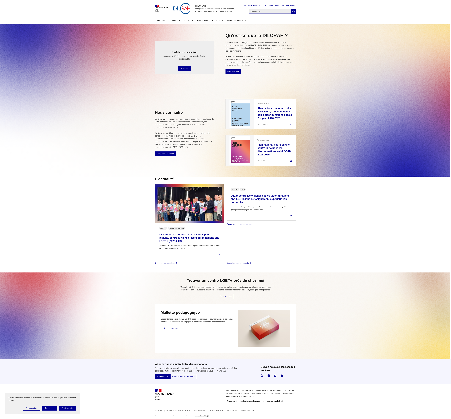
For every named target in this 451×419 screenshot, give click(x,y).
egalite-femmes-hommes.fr (251, 401)
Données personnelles (216, 410)
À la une (187, 20)
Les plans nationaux (165, 154)
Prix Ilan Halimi (202, 20)
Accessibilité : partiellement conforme (178, 410)
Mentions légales (199, 410)
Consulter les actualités (165, 263)
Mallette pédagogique (235, 20)
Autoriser (184, 68)
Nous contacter (232, 410)
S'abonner (161, 377)
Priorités (175, 20)
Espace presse (273, 5)
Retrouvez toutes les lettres (183, 377)
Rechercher (293, 11)
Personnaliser (31, 408)
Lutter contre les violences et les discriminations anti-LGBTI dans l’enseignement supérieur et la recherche (260, 199)
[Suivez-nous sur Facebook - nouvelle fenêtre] (282, 375)
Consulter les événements (238, 263)
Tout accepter (67, 408)
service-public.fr (274, 401)
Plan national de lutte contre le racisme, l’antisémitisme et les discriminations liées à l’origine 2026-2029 (274, 113)
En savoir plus (233, 72)
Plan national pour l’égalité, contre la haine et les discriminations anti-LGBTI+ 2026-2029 (274, 149)
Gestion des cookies (247, 410)
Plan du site (159, 410)
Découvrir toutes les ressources (240, 224)
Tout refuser (50, 408)
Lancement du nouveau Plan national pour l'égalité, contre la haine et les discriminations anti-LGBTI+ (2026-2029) (189, 238)
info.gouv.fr (230, 401)
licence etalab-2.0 (200, 416)
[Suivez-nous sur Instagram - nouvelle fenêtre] (268, 375)
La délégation (160, 20)
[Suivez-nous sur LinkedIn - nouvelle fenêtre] (275, 375)
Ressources (216, 20)
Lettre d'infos (290, 5)
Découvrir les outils (171, 328)
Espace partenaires (254, 5)
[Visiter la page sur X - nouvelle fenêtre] (262, 375)
